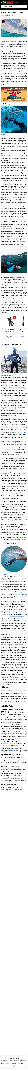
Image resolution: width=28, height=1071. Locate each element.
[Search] (2, 6)
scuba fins (13, 41)
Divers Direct (21, 537)
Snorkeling (13, 777)
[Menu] (1, 2)
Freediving (6, 777)
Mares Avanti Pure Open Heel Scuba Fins (10, 329)
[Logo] (8, 2)
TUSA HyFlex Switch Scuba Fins (23, 328)
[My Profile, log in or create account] (24, 2)
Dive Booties (14, 750)
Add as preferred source (8, 15)
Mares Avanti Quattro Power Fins (12, 298)
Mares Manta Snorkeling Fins (17, 616)
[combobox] (15, 6)
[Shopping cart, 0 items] (26, 2)
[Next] (25, 328)
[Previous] (2, 328)
